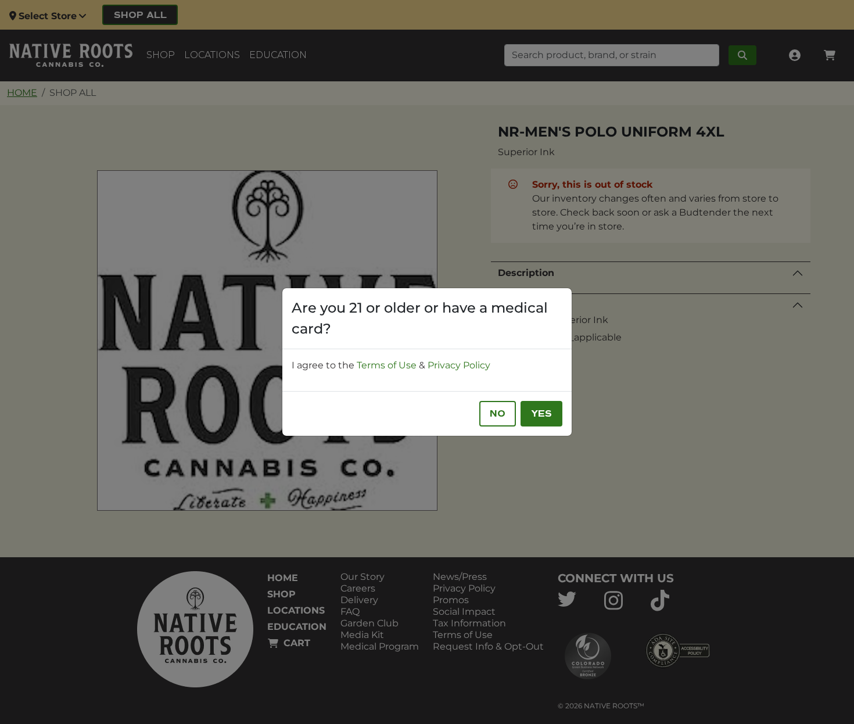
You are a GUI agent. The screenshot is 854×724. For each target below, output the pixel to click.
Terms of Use (387, 365)
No (497, 414)
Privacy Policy (459, 365)
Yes (541, 414)
